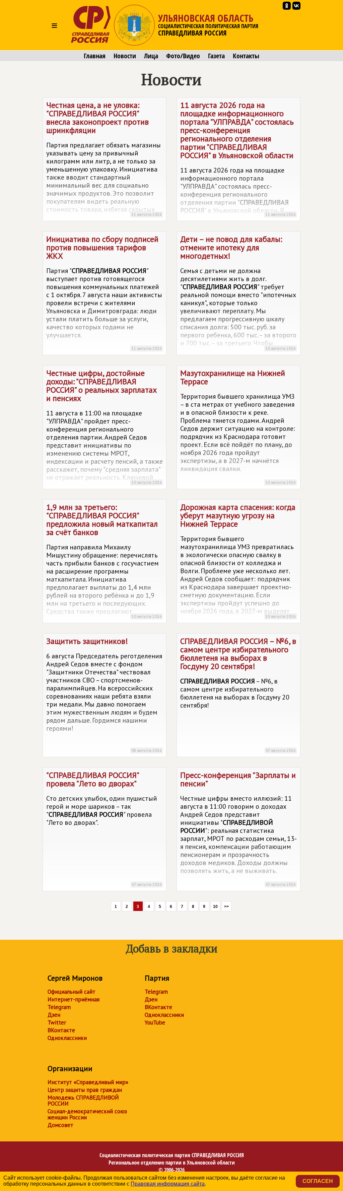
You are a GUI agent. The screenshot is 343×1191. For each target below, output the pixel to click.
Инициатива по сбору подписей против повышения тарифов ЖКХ (104, 292)
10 (215, 906)
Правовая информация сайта (168, 1184)
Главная (95, 56)
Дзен (54, 1015)
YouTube (155, 1022)
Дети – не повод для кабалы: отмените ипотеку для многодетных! (238, 294)
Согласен (317, 1181)
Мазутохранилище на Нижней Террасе (238, 426)
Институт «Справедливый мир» (88, 1082)
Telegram (59, 1007)
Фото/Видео (183, 56)
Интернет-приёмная (73, 999)
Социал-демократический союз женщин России (87, 1114)
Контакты (246, 56)
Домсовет (60, 1125)
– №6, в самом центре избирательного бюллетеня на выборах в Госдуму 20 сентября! (238, 694)
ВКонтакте (61, 1030)
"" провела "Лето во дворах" (104, 828)
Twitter (57, 1022)
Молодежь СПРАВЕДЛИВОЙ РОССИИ (83, 1101)
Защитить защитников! (104, 694)
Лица (151, 56)
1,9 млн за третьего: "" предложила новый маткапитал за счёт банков (104, 562)
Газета (216, 56)
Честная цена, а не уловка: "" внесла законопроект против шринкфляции (104, 160)
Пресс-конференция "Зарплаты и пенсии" (238, 828)
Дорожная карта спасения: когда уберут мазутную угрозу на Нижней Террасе (238, 562)
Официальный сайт (71, 992)
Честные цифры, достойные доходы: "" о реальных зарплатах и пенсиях (104, 428)
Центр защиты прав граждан (85, 1090)
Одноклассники (67, 1038)
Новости (125, 56)
